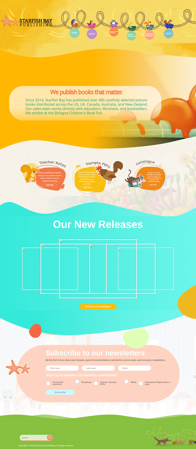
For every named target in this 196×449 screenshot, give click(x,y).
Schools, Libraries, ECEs (108, 383)
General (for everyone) (58, 383)
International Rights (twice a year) (157, 383)
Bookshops (86, 382)
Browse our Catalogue (98, 306)
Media (133, 382)
